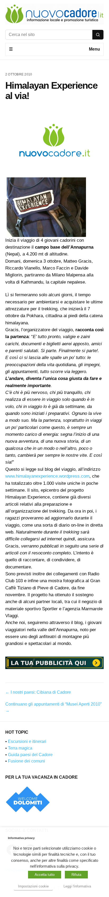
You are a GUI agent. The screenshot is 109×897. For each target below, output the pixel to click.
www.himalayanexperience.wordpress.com (47, 476)
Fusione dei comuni (26, 761)
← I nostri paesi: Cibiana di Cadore (38, 692)
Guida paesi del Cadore (30, 754)
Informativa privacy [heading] (21, 838)
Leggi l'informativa (77, 886)
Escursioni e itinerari (27, 741)
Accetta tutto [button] (44, 875)
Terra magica (20, 748)
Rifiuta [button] (76, 875)
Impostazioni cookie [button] (33, 886)
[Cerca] (97, 34)
